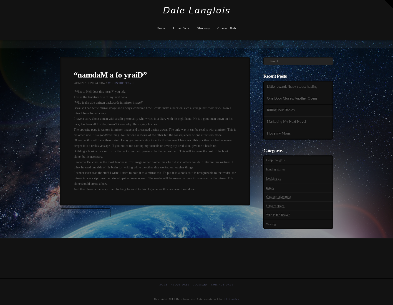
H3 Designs (231, 299)
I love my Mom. (279, 133)
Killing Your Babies (281, 110)
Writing (271, 224)
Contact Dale (222, 284)
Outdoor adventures (278, 196)
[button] (388, 4)
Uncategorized (275, 206)
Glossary (200, 284)
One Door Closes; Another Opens (292, 98)
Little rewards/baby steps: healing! (292, 86)
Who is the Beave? (121, 83)
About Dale (180, 284)
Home (163, 284)
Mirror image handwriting (85, 212)
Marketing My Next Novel (286, 121)
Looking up (273, 178)
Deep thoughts (275, 160)
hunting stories (275, 169)
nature (270, 187)
